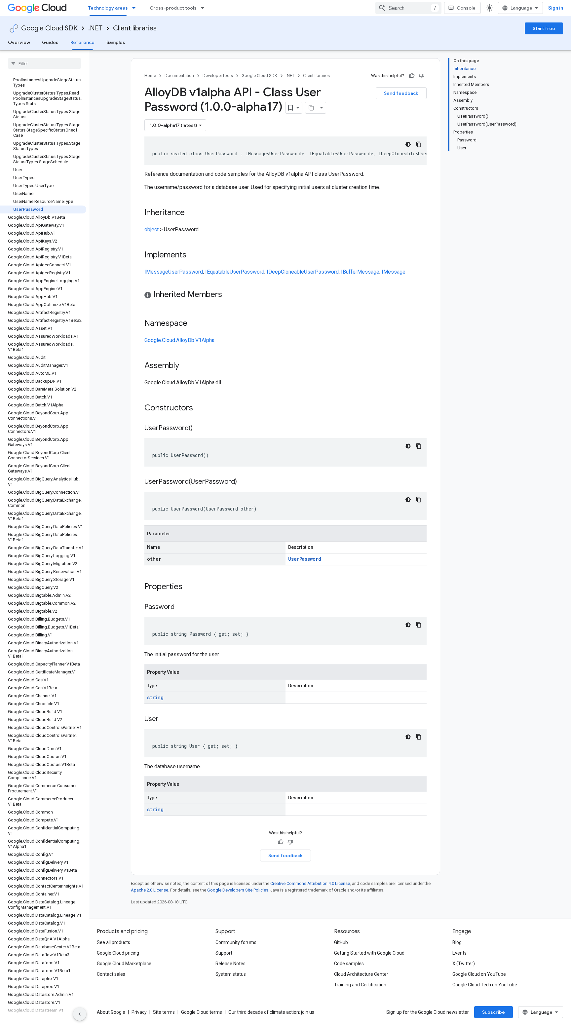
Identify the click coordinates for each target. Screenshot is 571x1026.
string (155, 697)
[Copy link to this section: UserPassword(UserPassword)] (243, 482)
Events (459, 953)
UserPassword (185, 272)
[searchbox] (44, 63)
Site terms (164, 1012)
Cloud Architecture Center (361, 974)
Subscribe (493, 1012)
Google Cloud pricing (118, 953)
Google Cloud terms (201, 1012)
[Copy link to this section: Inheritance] (191, 213)
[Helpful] (412, 76)
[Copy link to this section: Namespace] (194, 324)
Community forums (235, 942)
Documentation (179, 75)
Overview (19, 42)
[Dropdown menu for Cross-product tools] (204, 8)
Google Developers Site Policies (237, 890)
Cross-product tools (173, 8)
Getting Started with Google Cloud (369, 953)
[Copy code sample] (418, 144)
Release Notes (230, 963)
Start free (544, 28)
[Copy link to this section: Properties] (191, 587)
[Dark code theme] (408, 144)
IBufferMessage (360, 272)
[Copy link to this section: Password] (181, 607)
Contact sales (111, 974)
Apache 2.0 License (149, 890)
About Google (111, 1012)
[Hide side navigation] (79, 1014)
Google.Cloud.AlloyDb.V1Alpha (179, 340)
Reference (82, 42)
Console (466, 8)
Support (223, 953)
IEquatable (217, 272)
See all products (113, 942)
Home (150, 75)
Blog (457, 942)
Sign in (555, 8)
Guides (50, 42)
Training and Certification (360, 984)
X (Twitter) (463, 963)
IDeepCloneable (285, 272)
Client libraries (135, 28)
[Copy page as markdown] (311, 107)
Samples (115, 42)
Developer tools (218, 75)
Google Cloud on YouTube (479, 974)
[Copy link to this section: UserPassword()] (199, 429)
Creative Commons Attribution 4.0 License (310, 883)
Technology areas (108, 8)
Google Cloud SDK (49, 28)
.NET (95, 28)
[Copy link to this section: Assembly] (185, 366)
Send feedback (401, 93)
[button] (285, 295)
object (151, 229)
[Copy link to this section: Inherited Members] (228, 295)
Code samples (349, 963)
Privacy (139, 1012)
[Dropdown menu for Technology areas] (136, 8)
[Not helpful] (422, 76)
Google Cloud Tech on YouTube (484, 984)
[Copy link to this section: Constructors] (201, 408)
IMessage (156, 272)
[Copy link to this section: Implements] (193, 255)
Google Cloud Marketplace (124, 963)
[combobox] (408, 8)
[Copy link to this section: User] (165, 719)
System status (230, 974)
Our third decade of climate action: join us (271, 1012)
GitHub (341, 942)
